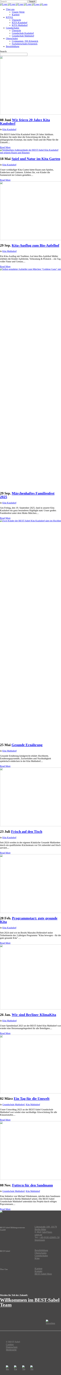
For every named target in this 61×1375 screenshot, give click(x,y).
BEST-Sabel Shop (43, 1274)
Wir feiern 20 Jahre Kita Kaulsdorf (25, 121)
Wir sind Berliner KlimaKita (34, 1015)
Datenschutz (11, 1347)
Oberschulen (40, 1253)
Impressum (40, 1240)
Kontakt (38, 1271)
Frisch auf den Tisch (26, 831)
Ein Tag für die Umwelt (31, 1098)
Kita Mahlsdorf (9, 251)
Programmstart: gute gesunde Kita (28, 920)
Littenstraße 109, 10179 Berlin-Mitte (46, 1228)
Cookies (10, 1344)
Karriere (38, 1268)
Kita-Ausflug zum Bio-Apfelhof (35, 245)
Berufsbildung (41, 1250)
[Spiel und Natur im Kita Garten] (30, 152)
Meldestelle (11, 1350)
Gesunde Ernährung (27, 745)
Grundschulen (41, 1255)
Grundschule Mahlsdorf (13, 1104)
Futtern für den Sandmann (32, 1185)
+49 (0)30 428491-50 (49, 1237)
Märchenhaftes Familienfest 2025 (27, 495)
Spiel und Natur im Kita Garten (36, 159)
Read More (5, 147)
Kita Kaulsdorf (9, 129)
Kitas (37, 1258)
